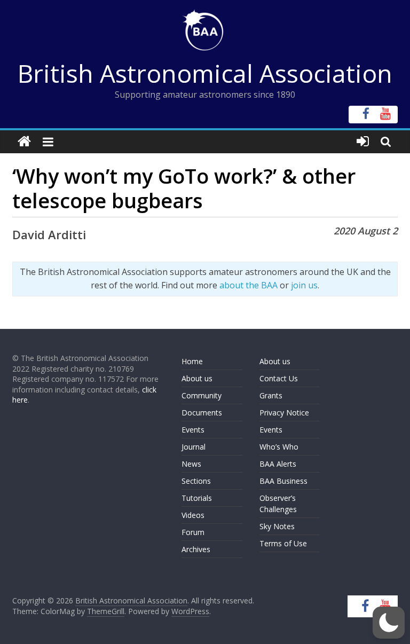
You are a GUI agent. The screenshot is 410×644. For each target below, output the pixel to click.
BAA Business (283, 481)
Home (192, 361)
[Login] (362, 141)
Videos (193, 515)
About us (197, 378)
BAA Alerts (277, 464)
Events (193, 430)
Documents (202, 412)
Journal (194, 447)
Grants (270, 395)
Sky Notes (277, 526)
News (191, 464)
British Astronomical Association (205, 73)
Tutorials (197, 498)
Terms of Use (283, 543)
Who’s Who (278, 447)
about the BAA (248, 285)
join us (304, 285)
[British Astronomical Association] (24, 141)
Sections (196, 481)
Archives (196, 549)
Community (202, 395)
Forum (193, 532)
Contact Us (278, 378)
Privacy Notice (284, 412)
